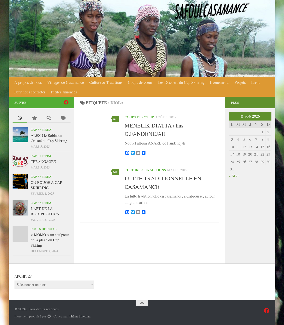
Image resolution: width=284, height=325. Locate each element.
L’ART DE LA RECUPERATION (45, 211)
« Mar (234, 176)
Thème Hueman (80, 316)
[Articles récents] (20, 118)
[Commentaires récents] (49, 118)
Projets (240, 82)
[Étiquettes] (63, 118)
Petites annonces (64, 92)
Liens (255, 82)
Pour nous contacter (29, 92)
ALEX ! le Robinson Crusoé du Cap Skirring (49, 138)
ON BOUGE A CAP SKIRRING (46, 185)
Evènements (219, 82)
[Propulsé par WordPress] (49, 316)
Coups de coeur (140, 82)
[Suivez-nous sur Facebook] (66, 102)
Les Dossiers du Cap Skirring (181, 82)
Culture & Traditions (105, 82)
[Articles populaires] (34, 118)
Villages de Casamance (65, 82)
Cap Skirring (42, 129)
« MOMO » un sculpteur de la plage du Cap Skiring (50, 240)
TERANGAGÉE (43, 161)
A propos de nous (28, 82)
